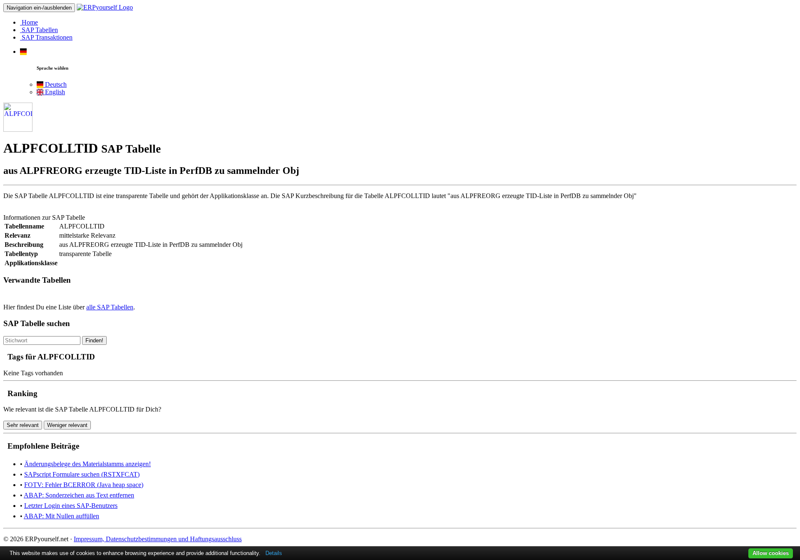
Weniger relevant (67, 425)
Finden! (94, 340)
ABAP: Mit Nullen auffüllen (61, 516)
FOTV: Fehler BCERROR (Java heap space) (83, 484)
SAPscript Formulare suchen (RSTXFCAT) (82, 474)
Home (29, 22)
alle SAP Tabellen (109, 307)
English (54, 91)
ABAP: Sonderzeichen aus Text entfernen (79, 495)
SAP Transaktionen (46, 37)
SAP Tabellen (39, 29)
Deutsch (55, 84)
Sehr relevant (23, 425)
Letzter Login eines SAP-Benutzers (71, 505)
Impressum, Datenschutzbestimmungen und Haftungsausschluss (158, 538)
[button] (23, 51)
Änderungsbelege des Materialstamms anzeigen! (87, 463)
